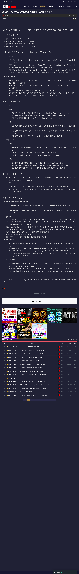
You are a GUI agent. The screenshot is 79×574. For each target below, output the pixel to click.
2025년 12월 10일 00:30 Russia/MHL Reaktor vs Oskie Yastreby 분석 (26, 367)
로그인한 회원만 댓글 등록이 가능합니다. (39, 301)
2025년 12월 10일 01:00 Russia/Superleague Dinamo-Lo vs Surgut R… (27, 371)
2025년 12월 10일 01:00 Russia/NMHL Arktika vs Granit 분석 (24, 392)
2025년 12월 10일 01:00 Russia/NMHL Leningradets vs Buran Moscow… (27, 388)
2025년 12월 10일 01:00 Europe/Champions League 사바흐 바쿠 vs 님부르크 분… (29, 385)
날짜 (70, 343)
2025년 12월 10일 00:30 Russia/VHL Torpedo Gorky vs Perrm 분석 (25, 357)
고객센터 (75, 1)
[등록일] (9, 315)
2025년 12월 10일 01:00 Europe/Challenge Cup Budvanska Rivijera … (26, 381)
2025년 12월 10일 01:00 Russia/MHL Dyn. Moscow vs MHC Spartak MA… (28, 395)
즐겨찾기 (5, 1)
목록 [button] (75, 18)
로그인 (64, 1)
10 (50, 400)
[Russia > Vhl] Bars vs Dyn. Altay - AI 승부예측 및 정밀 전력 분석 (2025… (26, 346)
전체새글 (10, 1)
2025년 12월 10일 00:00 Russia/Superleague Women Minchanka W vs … (27, 350)
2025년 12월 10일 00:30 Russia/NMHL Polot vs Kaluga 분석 (24, 360)
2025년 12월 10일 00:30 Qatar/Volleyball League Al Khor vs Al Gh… (26, 353)
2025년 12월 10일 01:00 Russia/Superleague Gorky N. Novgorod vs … (27, 378)
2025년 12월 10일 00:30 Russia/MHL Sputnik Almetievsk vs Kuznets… (27, 364)
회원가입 (70, 1)
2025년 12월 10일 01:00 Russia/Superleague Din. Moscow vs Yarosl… (27, 374)
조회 (75, 343)
